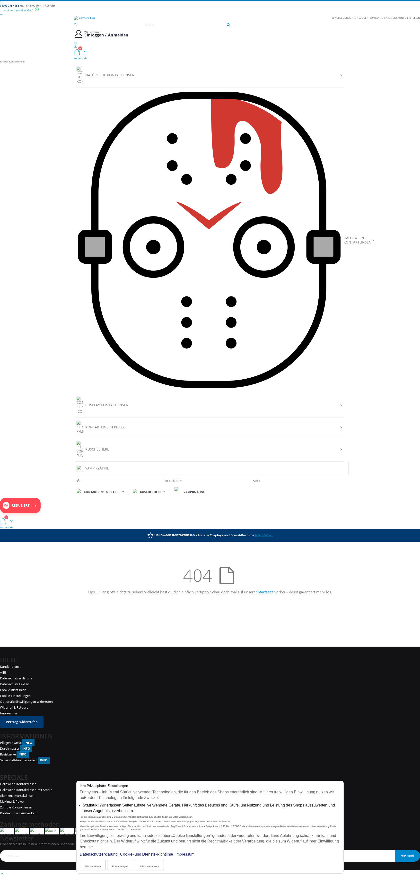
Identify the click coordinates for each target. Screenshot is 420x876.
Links (3, 14)
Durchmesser (15, 748)
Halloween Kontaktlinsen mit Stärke (26, 790)
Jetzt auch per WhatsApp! (19, 10)
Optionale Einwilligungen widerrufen (26, 701)
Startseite (265, 592)
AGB (3, 672)
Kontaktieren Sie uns (383, 17)
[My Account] (210, 46)
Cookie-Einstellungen (15, 696)
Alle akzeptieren (149, 866)
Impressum (184, 854)
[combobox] (185, 25)
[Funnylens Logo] (210, 18)
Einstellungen (120, 866)
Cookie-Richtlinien (13, 690)
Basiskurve (13, 754)
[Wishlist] (210, 43)
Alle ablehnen (93, 866)
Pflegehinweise (16, 742)
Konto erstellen (409, 17)
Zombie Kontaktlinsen (16, 807)
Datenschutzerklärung (99, 854)
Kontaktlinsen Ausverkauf (19, 813)
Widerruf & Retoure (14, 707)
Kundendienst (10, 666)
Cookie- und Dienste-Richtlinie (146, 854)
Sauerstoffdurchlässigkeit (24, 760)
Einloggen (361, 17)
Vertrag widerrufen (22, 722)
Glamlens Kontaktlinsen (17, 795)
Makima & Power (12, 801)
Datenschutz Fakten (14, 684)
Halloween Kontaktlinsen (18, 784)
